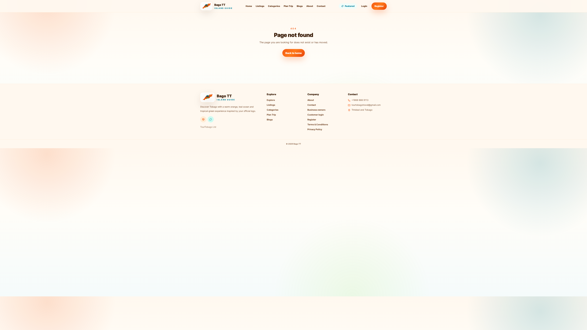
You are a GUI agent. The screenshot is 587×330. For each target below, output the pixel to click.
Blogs (300, 6)
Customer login (315, 114)
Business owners (316, 109)
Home (249, 6)
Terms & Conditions (317, 124)
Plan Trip (288, 6)
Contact (321, 6)
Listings (260, 6)
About (309, 6)
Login (364, 6)
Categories (274, 6)
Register (379, 6)
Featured (349, 6)
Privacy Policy (314, 129)
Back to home (293, 53)
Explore (271, 100)
